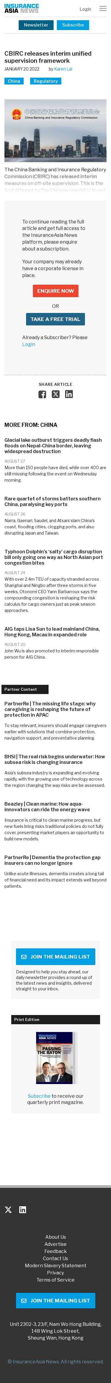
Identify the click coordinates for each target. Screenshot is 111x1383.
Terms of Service (55, 1280)
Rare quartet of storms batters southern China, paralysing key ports (52, 501)
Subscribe (73, 25)
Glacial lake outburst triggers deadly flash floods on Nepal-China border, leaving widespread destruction (53, 445)
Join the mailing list (60, 957)
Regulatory (46, 81)
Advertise (55, 1244)
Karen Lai (63, 68)
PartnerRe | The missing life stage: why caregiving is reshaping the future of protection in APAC (50, 709)
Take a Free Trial (55, 319)
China (14, 81)
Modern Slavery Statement (55, 1265)
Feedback (55, 1251)
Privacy (55, 1273)
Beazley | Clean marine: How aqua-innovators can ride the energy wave (47, 806)
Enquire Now (55, 291)
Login (85, 9)
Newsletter (36, 25)
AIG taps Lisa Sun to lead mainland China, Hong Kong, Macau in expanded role (52, 632)
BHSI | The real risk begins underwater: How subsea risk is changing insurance (54, 759)
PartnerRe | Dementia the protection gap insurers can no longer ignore (52, 860)
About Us (55, 1237)
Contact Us (55, 1258)
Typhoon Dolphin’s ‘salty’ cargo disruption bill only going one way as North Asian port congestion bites (53, 557)
